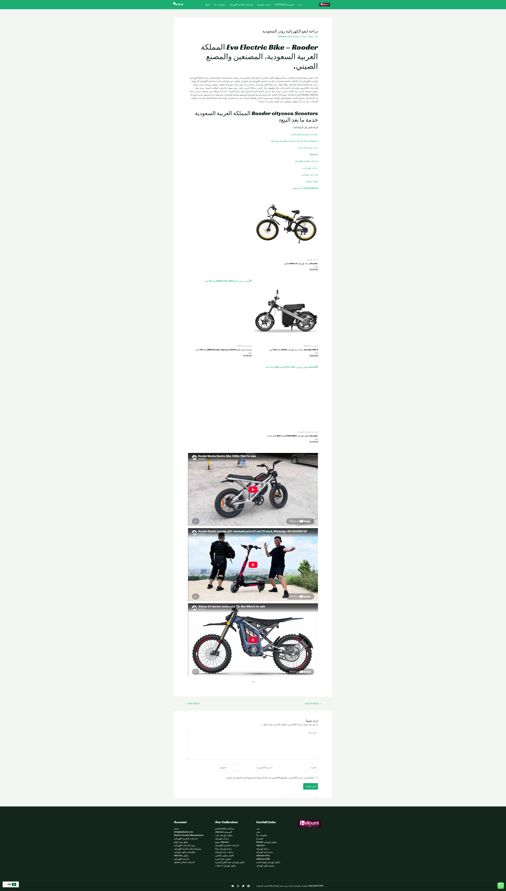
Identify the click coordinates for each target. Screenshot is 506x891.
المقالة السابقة (313, 703)
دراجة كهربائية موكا (223, 849)
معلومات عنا (219, 4)
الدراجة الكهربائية (181, 859)
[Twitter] (243, 886)
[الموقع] (208, 768)
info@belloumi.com (183, 832)
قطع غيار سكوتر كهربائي (184, 852)
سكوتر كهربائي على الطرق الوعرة (230, 862)
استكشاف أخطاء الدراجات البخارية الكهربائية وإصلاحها (294, 141)
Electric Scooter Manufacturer (188, 835)
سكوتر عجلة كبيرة (223, 859)
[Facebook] (248, 886)
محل (258, 832)
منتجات (304, 36)
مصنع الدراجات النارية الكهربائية (187, 849)
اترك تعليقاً (313, 36)
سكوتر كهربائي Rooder (266, 842)
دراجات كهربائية (264, 4)
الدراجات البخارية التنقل (184, 862)
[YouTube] (233, 886)
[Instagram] (238, 886)
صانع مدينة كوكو (181, 842)
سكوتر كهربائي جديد (223, 835)
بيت (299, 4)
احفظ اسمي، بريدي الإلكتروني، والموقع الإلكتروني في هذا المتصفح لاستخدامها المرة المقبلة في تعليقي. (270, 777)
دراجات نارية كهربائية (224, 852)
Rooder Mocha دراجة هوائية (305, 188)
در (303, 168)
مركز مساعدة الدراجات (307, 147)
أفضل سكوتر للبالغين (224, 855)
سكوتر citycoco (181, 855)
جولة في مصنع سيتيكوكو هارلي (304, 134)
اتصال (207, 4)
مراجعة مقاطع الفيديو (224, 828)
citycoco (314, 154)
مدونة (176, 828)
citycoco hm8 (262, 859)
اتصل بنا (259, 838)
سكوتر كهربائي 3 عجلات (225, 865)
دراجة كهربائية (262, 849)
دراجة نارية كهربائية (264, 852)
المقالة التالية (192, 703)
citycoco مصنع (222, 842)
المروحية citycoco (284, 4)
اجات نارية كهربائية (310, 174)
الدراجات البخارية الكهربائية (241, 4)
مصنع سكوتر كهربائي (265, 865)
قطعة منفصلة (312, 181)
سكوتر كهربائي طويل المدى (268, 862)
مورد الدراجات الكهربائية (184, 845)
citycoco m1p (262, 855)
